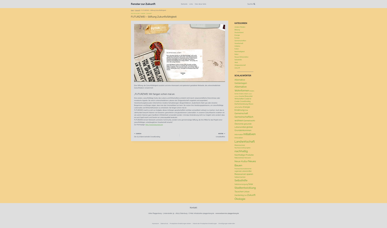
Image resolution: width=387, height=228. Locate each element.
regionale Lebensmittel (243, 171)
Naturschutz (239, 158)
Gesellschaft (239, 43)
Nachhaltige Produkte (244, 155)
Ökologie (240, 198)
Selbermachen (240, 177)
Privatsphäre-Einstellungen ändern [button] (180, 223)
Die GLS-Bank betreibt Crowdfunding (147, 135)
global (249, 127)
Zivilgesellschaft (240, 65)
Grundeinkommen (243, 130)
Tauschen (239, 191)
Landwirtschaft (245, 141)
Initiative (237, 46)
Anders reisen (243, 94)
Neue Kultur (241, 161)
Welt (236, 62)
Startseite (184, 4)
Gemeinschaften (240, 41)
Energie (237, 35)
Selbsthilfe (238, 60)
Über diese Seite (200, 4)
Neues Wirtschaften (241, 57)
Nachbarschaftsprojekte (242, 148)
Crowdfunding (245, 101)
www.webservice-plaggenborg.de (227, 213)
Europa (143, 13)
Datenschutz (164, 223)
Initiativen (249, 134)
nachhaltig (241, 151)
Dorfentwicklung (241, 104)
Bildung (237, 30)
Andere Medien (240, 27)
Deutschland (135, 13)
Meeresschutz (240, 145)
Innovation (239, 138)
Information (239, 134)
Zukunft (149, 13)
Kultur (237, 49)
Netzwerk (247, 158)
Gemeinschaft (241, 113)
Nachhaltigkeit (240, 51)
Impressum (155, 223)
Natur (236, 54)
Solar (250, 184)
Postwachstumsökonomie (243, 168)
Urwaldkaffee (220, 135)
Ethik (246, 110)
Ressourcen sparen (244, 174)
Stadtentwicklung (245, 187)
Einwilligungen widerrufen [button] (226, 223)
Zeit (245, 195)
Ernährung (239, 110)
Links (191, 4)
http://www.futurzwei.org (154, 125)
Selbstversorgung (241, 184)
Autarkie (241, 96)
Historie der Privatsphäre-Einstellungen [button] (205, 223)
